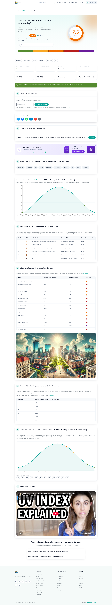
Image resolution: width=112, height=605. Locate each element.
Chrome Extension (40, 588)
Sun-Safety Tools (40, 581)
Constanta (48, 167)
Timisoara (29, 167)
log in (69, 107)
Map (83, 2)
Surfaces (34, 60)
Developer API (39, 585)
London (59, 581)
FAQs (56, 60)
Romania (30, 11)
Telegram (81, 578)
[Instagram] (29, 581)
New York (59, 574)
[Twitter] (26, 581)
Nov (63, 477)
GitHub (80, 588)
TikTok (80, 585)
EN (87, 2)
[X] (18, 119)
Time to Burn (27, 60)
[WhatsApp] (26, 119)
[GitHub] (19, 585)
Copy (93, 137)
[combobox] (46, 2)
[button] (56, 551)
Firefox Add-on (39, 590)
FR (95, 2)
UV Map (38, 576)
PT (93, 2)
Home (16, 11)
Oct (58, 477)
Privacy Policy (39, 592)
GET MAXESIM (77, 151)
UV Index (35, 180)
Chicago (59, 578)
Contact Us (38, 594)
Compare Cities (39, 583)
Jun (40, 477)
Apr (32, 477)
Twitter (80, 581)
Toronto (59, 588)
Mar (27, 477)
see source (85, 273)
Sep (54, 477)
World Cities (74, 2)
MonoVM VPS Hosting (91, 602)
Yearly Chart (49, 60)
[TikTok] (16, 585)
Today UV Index (62, 2)
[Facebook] (22, 119)
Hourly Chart (18, 60)
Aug (49, 477)
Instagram (81, 583)
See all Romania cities (22, 171)
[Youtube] (16, 581)
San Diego (59, 583)
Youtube (80, 574)
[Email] (35, 119)
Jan (18, 477)
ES (90, 2)
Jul (44, 477)
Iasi (35, 167)
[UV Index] (18, 2)
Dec (67, 477)
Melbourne (59, 585)
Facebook (81, 576)
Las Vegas (59, 590)
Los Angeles (60, 576)
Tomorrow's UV (39, 578)
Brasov (41, 167)
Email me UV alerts (42, 104)
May (36, 477)
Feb (22, 477)
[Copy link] (39, 119)
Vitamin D (41, 60)
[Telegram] (31, 119)
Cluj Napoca (21, 167)
